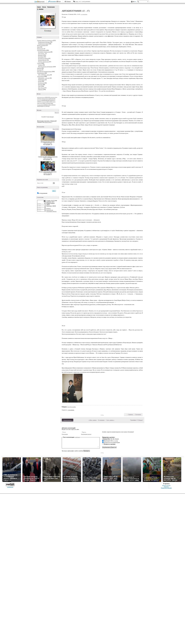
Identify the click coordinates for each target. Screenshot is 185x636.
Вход (59, 1)
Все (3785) (56, 129)
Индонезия (41, 83)
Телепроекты (40, 73)
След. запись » (110, 420)
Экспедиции (40, 76)
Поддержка (132, 1)
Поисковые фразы (51, 211)
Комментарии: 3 (48, 122)
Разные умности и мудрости (45, 40)
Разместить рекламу (166, 488)
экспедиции (40, 106)
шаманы (45, 104)
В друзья (48, 30)
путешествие (49, 103)
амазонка (47, 97)
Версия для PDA (166, 485)
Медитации (40, 48)
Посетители (49, 210)
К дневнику (101, 420)
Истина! (39, 70)
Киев (38, 47)
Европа (39, 68)
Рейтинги (68, 1)
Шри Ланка (41, 88)
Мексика (40, 84)
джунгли (39, 100)
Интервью (41, 57)
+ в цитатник (84, 14)
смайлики (77, 437)
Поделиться (138, 414)
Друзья (44, 7)
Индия (40, 81)
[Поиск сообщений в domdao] (54, 191)
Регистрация (53, 1)
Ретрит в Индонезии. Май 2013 (47, 171)
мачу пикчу (49, 101)
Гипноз (39, 63)
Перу (39, 86)
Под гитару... (41, 53)
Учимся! (40, 65)
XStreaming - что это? (44, 78)
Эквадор (40, 89)
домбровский (45, 100)
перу (44, 103)
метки (54, 101)
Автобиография (41, 50)
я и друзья (47, 106)
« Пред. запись (93, 420)
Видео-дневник (41, 45)
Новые (140, 420)
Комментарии (51, 7)
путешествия (40, 104)
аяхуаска (52, 97)
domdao (38, 9)
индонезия (43, 101)
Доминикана (41, 79)
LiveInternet (40, 2)
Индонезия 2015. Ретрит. (48, 141)
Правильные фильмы (44, 42)
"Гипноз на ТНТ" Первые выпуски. (48, 156)
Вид (134, 2)
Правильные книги (43, 43)
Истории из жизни (43, 58)
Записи (39, 7)
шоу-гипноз (51, 104)
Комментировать (67, 420)
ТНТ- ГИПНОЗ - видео (44, 75)
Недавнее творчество (44, 52)
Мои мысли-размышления (44, 71)
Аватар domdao (47, 20)
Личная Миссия (42, 60)
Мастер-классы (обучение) (45, 66)
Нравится (130, 414)
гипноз (39, 98)
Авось (76, 1)
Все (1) (57, 112)
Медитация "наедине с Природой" (47, 121)
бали (56, 97)
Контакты (166, 486)
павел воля (39, 103)
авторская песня (41, 97)
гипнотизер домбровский (48, 98)
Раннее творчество (43, 61)
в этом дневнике (42, 193)
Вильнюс (40, 55)
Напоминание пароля (86, 434)
